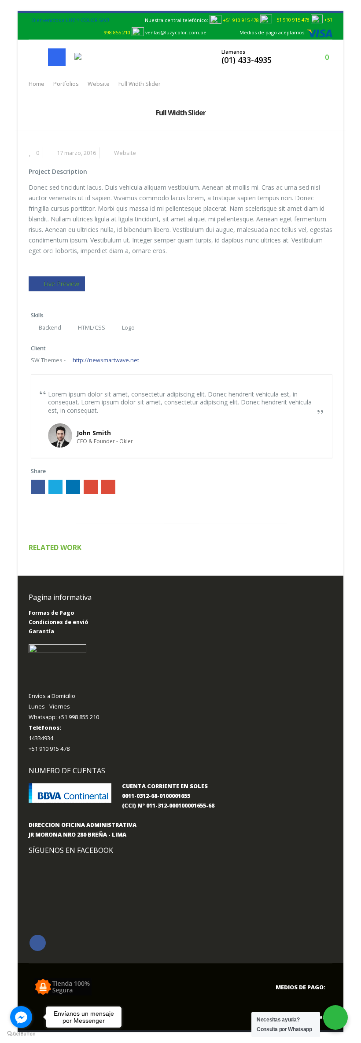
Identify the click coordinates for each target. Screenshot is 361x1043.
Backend (50, 327)
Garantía (41, 631)
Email (108, 487)
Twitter (55, 487)
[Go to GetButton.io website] (21, 1034)
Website (125, 153)
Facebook (38, 487)
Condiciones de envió (58, 622)
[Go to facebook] (21, 1017)
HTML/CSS (91, 327)
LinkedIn (73, 487)
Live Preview (61, 283)
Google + (91, 487)
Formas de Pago (51, 613)
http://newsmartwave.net (105, 360)
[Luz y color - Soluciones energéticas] (93, 57)
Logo (128, 327)
